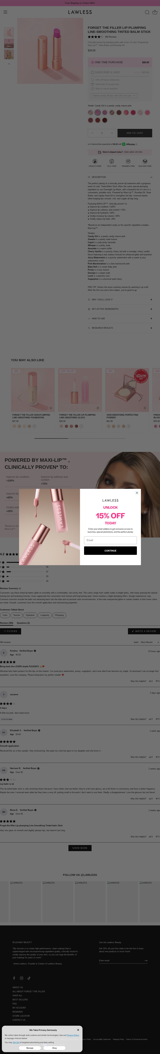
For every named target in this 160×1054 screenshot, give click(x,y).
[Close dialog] (137, 493)
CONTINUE (110, 550)
